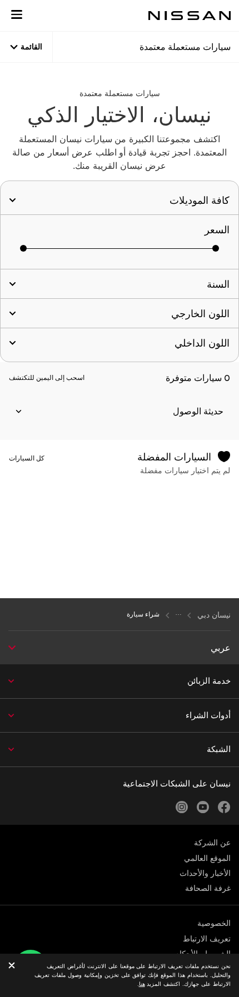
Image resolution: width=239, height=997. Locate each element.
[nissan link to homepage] (189, 15)
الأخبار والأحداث (205, 873)
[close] (11, 966)
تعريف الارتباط (207, 938)
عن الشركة (212, 842)
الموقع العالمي (207, 858)
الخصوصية (214, 923)
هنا (142, 984)
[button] (16, 14)
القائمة (31, 47)
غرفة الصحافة (208, 888)
